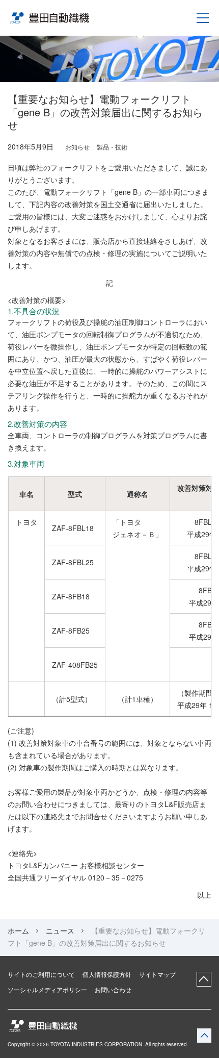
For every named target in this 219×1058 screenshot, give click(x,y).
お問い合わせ (113, 990)
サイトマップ (157, 974)
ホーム (18, 930)
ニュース (60, 930)
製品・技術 (112, 146)
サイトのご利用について (41, 974)
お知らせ (77, 146)
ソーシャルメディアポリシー (47, 990)
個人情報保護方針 (107, 974)
